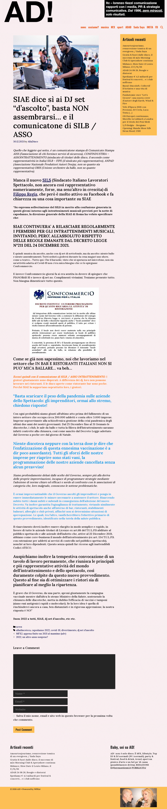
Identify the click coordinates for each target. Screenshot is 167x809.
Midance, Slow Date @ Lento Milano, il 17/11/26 (138, 65)
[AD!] (37, 11)
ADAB (128, 27)
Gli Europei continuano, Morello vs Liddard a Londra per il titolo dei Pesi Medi (138, 119)
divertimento (68, 630)
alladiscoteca (23, 630)
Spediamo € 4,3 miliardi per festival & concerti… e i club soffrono (138, 79)
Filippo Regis (25, 194)
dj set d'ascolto (85, 630)
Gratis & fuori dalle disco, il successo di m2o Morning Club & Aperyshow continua (138, 57)
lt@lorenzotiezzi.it (120, 767)
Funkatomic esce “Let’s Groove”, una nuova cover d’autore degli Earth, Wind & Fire (138, 99)
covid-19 (55, 630)
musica (105, 27)
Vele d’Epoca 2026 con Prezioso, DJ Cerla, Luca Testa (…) (135, 110)
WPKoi (37, 789)
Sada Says (139, 27)
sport (120, 27)
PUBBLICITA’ (139, 767)
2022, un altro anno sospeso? (32, 637)
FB (156, 27)
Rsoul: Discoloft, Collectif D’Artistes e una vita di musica (136, 88)
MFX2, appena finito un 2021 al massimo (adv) (41, 633)
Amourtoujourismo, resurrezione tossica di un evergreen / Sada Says (137, 48)
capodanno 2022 (41, 630)
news (83, 27)
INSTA (150, 27)
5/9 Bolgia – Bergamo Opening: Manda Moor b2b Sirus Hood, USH (137, 128)
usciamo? (93, 27)
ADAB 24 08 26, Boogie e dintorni (28, 772)
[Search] (162, 27)
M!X (113, 27)
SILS (46, 180)
